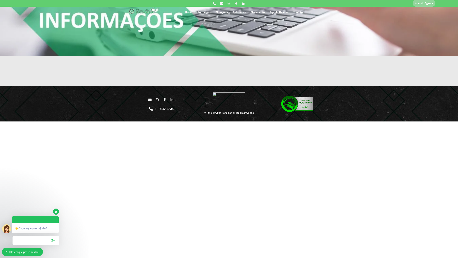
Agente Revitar (278, 12)
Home (188, 12)
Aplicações (239, 12)
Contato (298, 12)
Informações (203, 12)
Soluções (222, 12)
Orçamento (258, 12)
